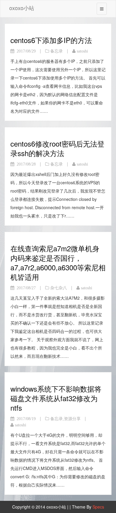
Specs (98, 507)
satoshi (82, 51)
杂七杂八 (58, 288)
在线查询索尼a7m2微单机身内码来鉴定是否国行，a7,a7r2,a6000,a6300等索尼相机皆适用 (58, 262)
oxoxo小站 (21, 8)
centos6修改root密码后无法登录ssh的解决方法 (57, 148)
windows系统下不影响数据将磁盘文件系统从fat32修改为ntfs (55, 398)
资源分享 (72, 419)
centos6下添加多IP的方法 (51, 40)
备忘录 (56, 51)
